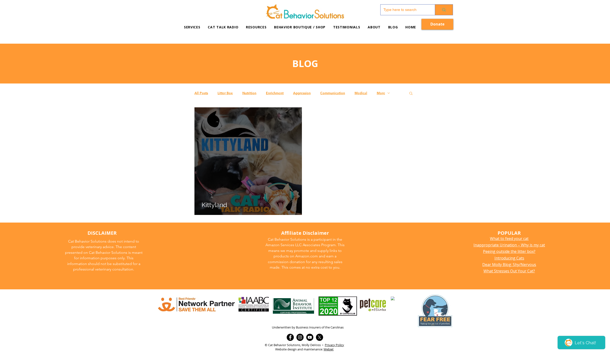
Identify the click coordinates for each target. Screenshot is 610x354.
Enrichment (275, 93)
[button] (256, 27)
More (381, 93)
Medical (361, 93)
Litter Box (225, 93)
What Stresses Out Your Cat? (509, 271)
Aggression (302, 93)
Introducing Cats (509, 258)
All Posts (201, 93)
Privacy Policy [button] (334, 345)
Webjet (329, 349)
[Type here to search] (444, 10)
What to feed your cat (509, 238)
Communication (332, 93)
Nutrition (249, 93)
